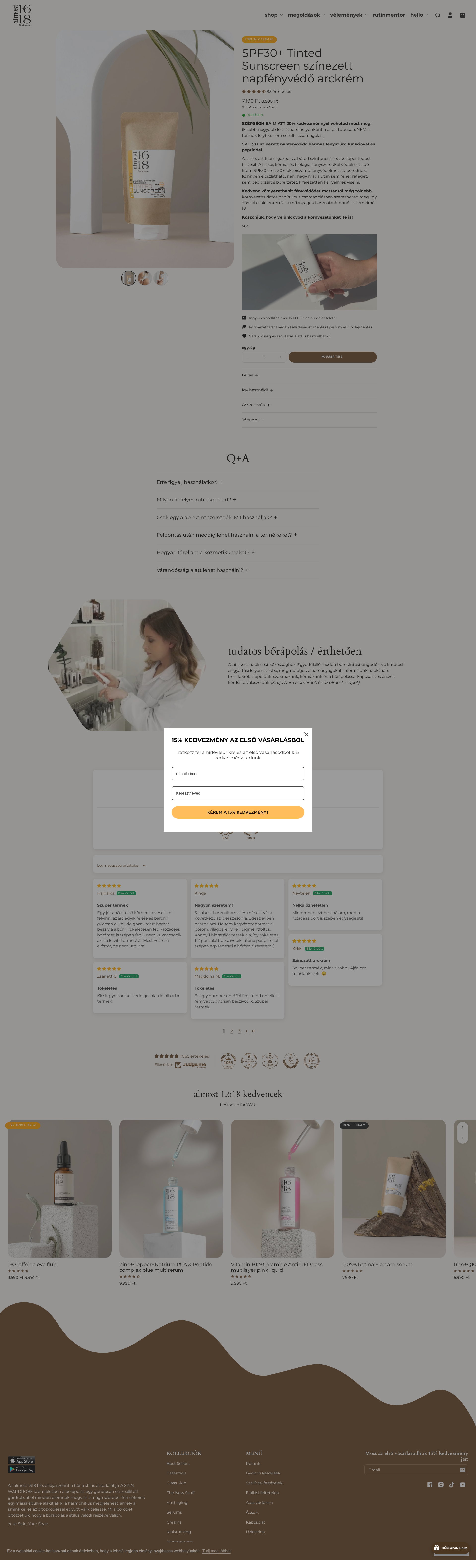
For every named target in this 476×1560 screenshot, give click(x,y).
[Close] (306, 734)
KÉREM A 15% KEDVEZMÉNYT (238, 812)
